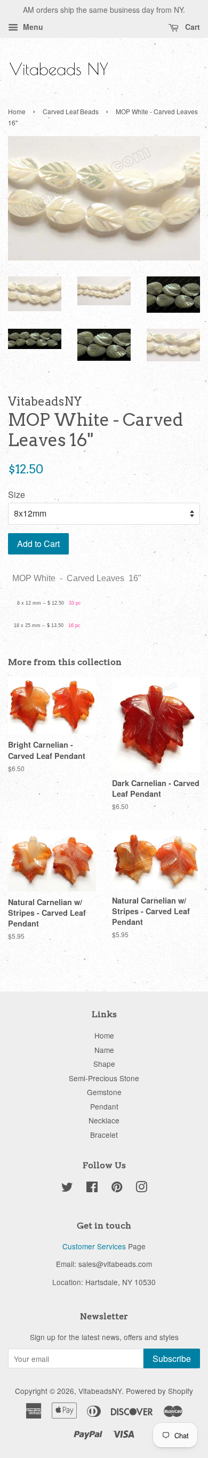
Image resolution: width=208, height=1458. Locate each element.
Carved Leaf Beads (71, 111)
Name (104, 1049)
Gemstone (104, 1092)
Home (17, 111)
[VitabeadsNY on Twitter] (67, 1188)
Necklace (104, 1120)
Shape (104, 1063)
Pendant (104, 1106)
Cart (191, 26)
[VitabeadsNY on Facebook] (92, 1188)
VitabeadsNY (100, 1390)
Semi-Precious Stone (104, 1078)
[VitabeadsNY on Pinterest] (117, 1188)
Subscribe (172, 1358)
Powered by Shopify (159, 1390)
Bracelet (104, 1134)
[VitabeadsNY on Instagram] (141, 1188)
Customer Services (94, 1246)
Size (16, 494)
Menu (32, 26)
